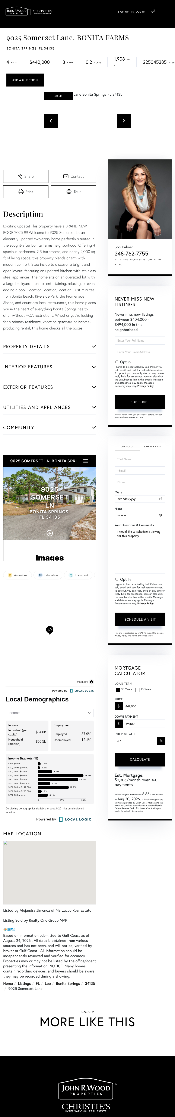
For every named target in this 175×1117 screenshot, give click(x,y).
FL (38, 983)
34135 (90, 983)
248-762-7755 (153, 11)
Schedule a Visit (152, 446)
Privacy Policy (145, 386)
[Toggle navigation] (166, 11)
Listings (24, 983)
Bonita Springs (68, 983)
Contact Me (155, 259)
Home (8, 983)
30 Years (126, 689)
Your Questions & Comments (134, 525)
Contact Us (127, 446)
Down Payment (126, 716)
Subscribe (140, 402)
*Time (118, 509)
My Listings (121, 259)
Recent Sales (138, 259)
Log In (140, 12)
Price (118, 699)
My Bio (118, 264)
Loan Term (123, 683)
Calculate (140, 759)
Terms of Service (139, 635)
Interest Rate (125, 734)
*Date (118, 492)
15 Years (146, 689)
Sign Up (123, 12)
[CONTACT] (25, 80)
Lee (48, 983)
